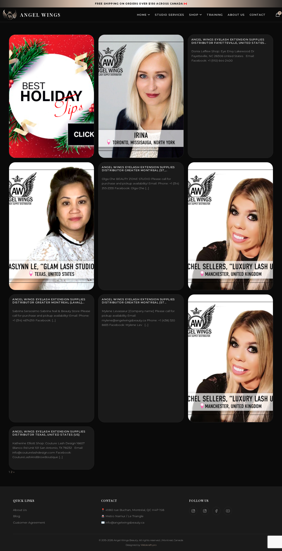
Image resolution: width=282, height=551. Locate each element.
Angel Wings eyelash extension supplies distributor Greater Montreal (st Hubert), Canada (138, 302)
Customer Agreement (29, 522)
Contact (257, 14)
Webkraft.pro (148, 544)
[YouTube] (228, 511)
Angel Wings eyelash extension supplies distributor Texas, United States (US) (48, 433)
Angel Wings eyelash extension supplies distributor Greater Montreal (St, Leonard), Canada (138, 170)
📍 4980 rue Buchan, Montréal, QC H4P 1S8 (132, 510)
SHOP (193, 14)
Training (215, 14)
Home (142, 14)
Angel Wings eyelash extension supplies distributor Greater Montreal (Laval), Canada (48, 302)
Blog (16, 516)
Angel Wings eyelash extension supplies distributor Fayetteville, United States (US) (227, 43)
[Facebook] (216, 511)
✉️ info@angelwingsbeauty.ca (122, 522)
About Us (236, 14)
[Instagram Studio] (193, 511)
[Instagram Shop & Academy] (205, 511)
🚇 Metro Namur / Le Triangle (122, 516)
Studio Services (169, 14)
